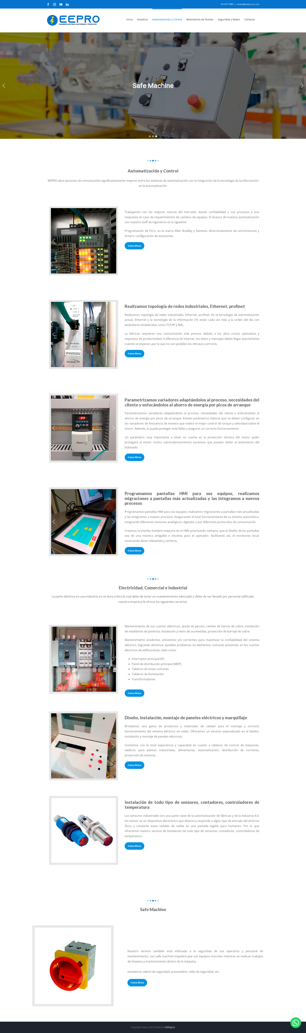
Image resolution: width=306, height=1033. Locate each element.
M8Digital (170, 1027)
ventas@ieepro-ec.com (248, 4)
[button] (4, 85)
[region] (153, 85)
